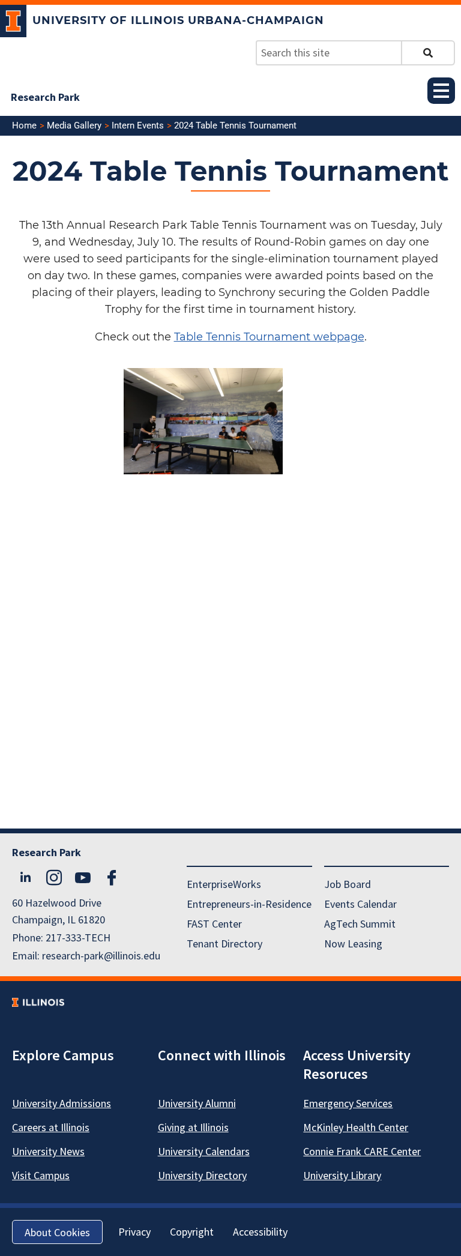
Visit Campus (41, 1175)
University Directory (202, 1175)
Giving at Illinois (193, 1127)
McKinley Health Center (355, 1127)
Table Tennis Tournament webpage (269, 336)
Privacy (134, 1232)
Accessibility (260, 1232)
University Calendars (204, 1151)
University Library (342, 1175)
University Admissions (61, 1103)
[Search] (428, 52)
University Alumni (197, 1103)
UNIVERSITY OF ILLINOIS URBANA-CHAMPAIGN (178, 20)
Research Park (45, 97)
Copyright (192, 1232)
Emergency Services (348, 1103)
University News (48, 1151)
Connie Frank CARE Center (362, 1151)
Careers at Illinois (50, 1127)
